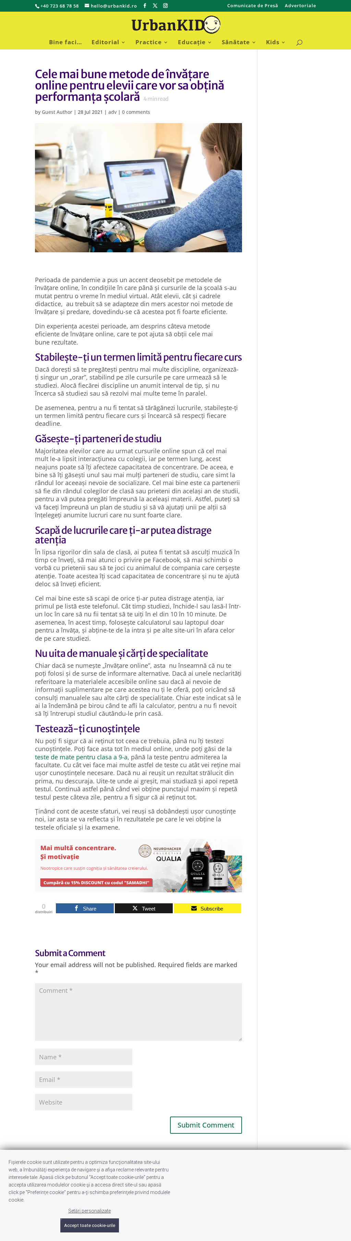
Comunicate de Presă (252, 6)
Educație (192, 43)
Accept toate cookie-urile (89, 1225)
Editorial (105, 43)
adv (112, 112)
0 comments (136, 112)
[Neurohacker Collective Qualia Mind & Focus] (138, 888)
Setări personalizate (89, 1211)
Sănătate (236, 43)
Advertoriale (300, 6)
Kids (272, 43)
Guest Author (57, 112)
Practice (148, 43)
